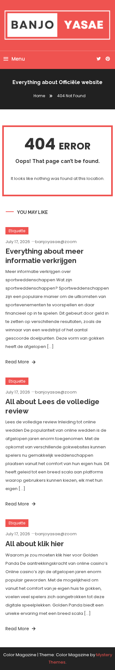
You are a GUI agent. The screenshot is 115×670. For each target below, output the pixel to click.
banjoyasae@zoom (56, 242)
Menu (18, 58)
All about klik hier (34, 543)
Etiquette (17, 230)
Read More (17, 362)
